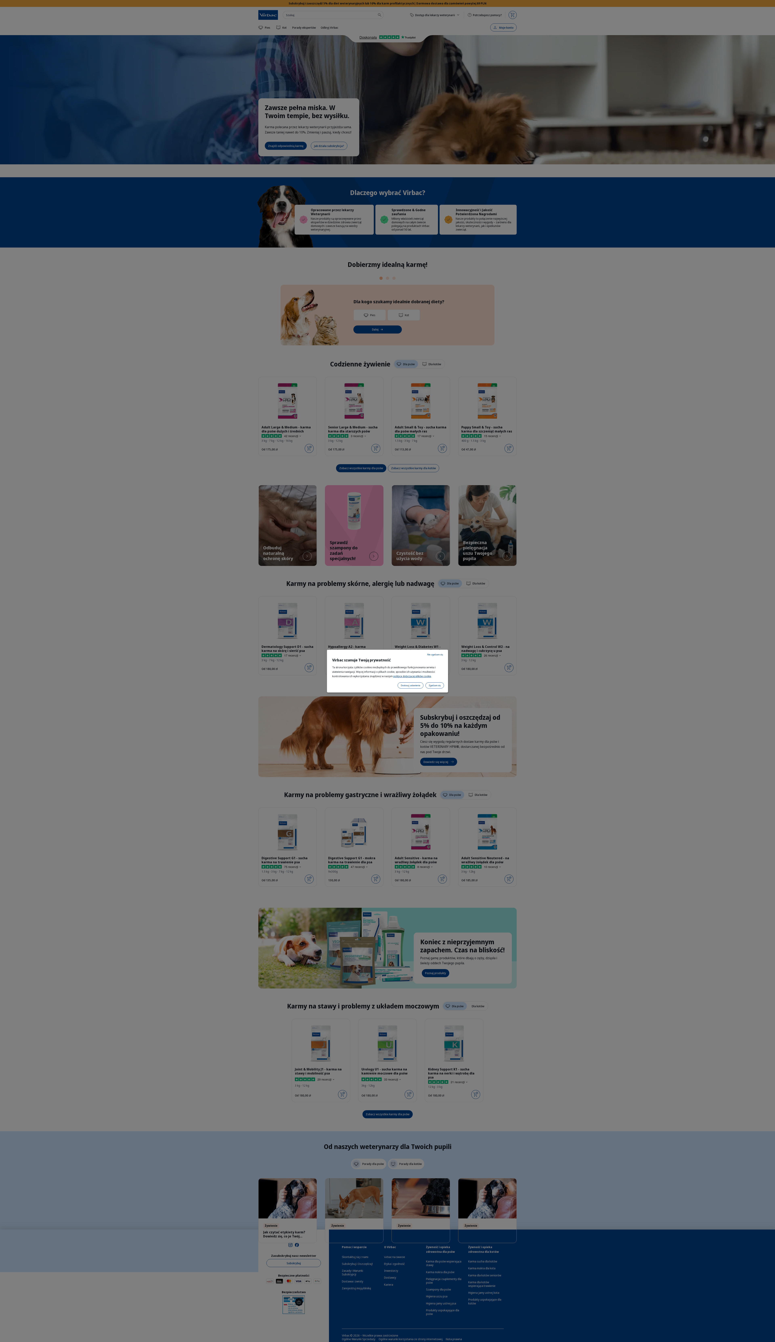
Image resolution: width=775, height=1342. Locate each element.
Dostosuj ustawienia (410, 685)
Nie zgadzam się (435, 654)
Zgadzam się (435, 685)
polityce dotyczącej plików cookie (412, 676)
